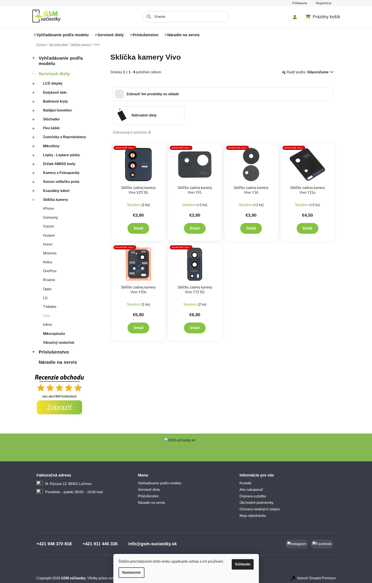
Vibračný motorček (58, 342)
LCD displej (52, 83)
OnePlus (49, 271)
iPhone (48, 208)
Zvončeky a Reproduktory (64, 137)
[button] (223, 94)
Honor (48, 244)
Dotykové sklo (55, 92)
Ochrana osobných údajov (260, 509)
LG (45, 298)
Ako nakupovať (251, 489)
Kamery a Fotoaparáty (61, 173)
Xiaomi (48, 226)
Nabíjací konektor (57, 110)
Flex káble (51, 128)
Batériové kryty (55, 101)
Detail (138, 228)
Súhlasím (242, 564)
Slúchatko (51, 119)
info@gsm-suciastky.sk (152, 543)
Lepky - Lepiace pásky (61, 155)
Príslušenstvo (54, 351)
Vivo (46, 316)
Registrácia (323, 3)
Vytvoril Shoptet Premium (316, 578)
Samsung (50, 217)
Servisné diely (54, 73)
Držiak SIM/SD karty (59, 164)
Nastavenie (131, 572)
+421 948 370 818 (54, 543)
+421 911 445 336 (100, 543)
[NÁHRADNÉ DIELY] (138, 164)
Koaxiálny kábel (56, 191)
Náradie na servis (58, 362)
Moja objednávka (253, 515)
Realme (49, 280)
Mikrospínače (54, 334)
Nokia (47, 262)
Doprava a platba (253, 496)
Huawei (49, 235)
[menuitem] (62, 35)
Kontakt (245, 483)
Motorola (49, 253)
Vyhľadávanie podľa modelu (61, 61)
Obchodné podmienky (256, 502)
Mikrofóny (51, 146)
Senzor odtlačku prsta (61, 181)
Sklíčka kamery (55, 199)
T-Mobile (49, 307)
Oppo (47, 289)
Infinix (47, 324)
